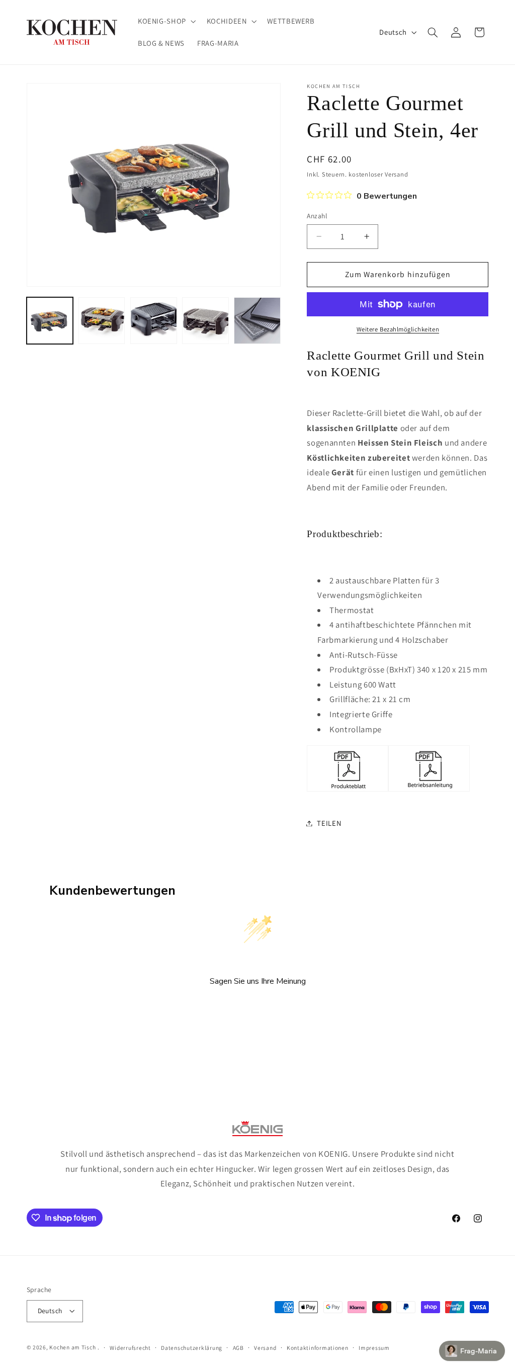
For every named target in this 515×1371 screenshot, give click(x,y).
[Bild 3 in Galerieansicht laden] (153, 320)
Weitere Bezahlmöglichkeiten (398, 329)
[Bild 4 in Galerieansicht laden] (205, 320)
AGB (238, 1347)
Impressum (374, 1347)
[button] (165, 21)
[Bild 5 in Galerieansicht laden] (257, 320)
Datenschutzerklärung (191, 1347)
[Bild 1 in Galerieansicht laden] (50, 320)
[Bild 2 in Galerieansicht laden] (101, 320)
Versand (265, 1347)
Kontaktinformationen (318, 1347)
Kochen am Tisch (72, 1347)
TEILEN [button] (329, 823)
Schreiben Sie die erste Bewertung (258, 1008)
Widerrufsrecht (130, 1347)
